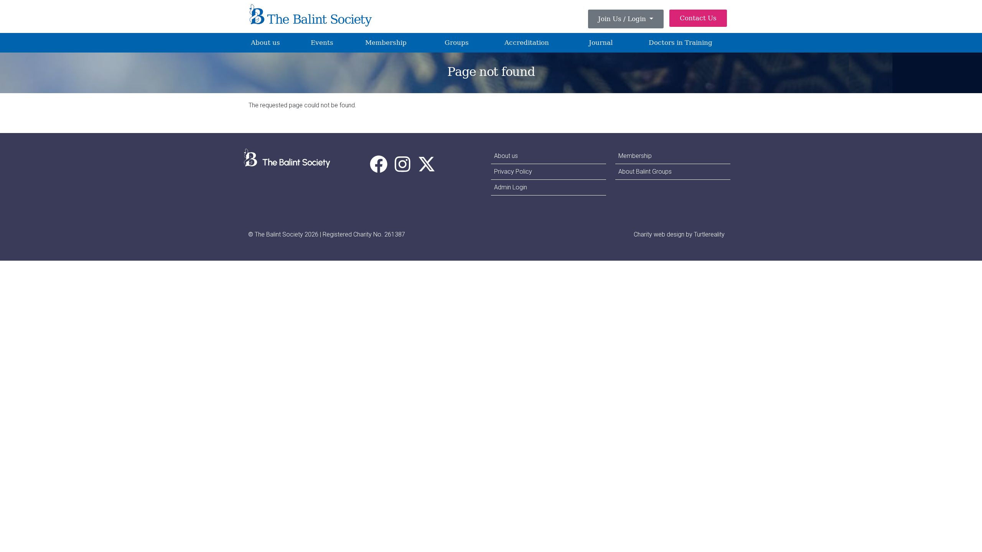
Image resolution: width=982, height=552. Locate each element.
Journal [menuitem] (601, 42)
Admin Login (510, 187)
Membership (635, 155)
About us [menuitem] (265, 42)
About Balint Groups (645, 171)
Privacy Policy (513, 171)
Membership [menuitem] (386, 42)
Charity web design (659, 234)
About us (506, 155)
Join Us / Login (623, 18)
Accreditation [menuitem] (526, 42)
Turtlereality (709, 234)
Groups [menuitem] (457, 42)
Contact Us (698, 18)
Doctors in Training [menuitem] (680, 42)
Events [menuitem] (322, 42)
